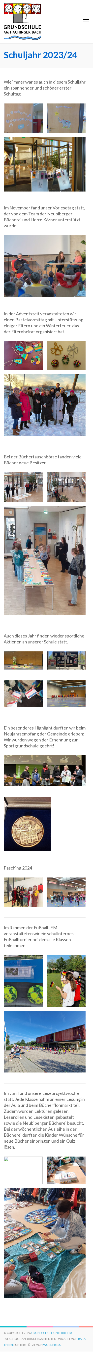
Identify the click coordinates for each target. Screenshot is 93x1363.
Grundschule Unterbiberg (52, 1333)
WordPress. (52, 1345)
